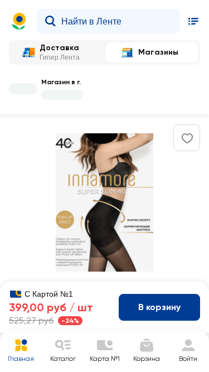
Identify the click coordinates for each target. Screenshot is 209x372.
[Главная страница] (19, 21)
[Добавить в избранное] (187, 138)
